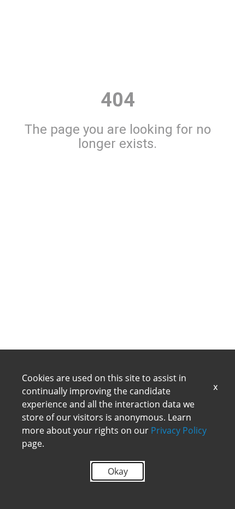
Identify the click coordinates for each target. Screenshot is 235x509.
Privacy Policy (179, 430)
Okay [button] (118, 471)
